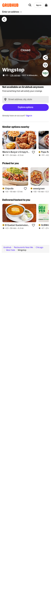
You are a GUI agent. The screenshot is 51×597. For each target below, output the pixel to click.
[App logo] (10, 5)
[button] (12, 11)
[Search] (30, 5)
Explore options (25, 107)
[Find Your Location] (5, 99)
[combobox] (25, 99)
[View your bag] (46, 5)
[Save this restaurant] (45, 65)
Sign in (29, 115)
